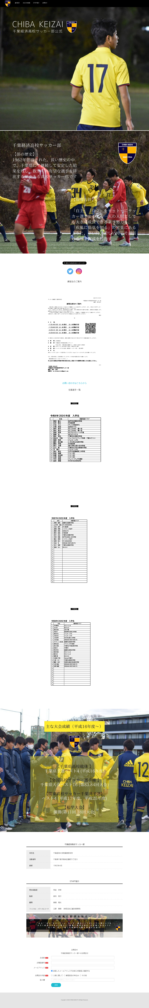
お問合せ (44, 2)
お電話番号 (41, 963)
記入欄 (42, 980)
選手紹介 (17, 2)
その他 (84, 975)
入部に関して (58, 975)
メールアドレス (39, 967)
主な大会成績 (26, 2)
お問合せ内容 (40, 975)
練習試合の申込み (72, 975)
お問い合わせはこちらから (74, 383)
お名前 (42, 958)
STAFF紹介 (36, 2)
